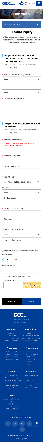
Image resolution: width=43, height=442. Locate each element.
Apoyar (12, 371)
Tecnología (32, 348)
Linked (29, 424)
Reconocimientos (12, 338)
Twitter (22, 429)
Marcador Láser (12, 359)
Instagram (15, 424)
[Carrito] (21, 3)
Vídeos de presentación (31, 338)
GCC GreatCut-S (12, 409)
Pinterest (22, 424)
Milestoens (12, 336)
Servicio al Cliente (31, 375)
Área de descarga (12, 378)
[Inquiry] (37, 423)
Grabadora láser (12, 354)
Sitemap (30, 417)
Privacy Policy (18, 417)
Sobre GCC (12, 333)
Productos (12, 348)
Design (18, 438)
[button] (28, 3)
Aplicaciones (31, 329)
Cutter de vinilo (12, 352)
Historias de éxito (31, 341)
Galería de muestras (31, 336)
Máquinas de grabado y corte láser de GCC (8, 3)
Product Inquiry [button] (12, 24)
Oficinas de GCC (31, 388)
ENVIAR (31, 301)
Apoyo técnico (11, 375)
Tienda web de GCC (11, 406)
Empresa (11, 329)
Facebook (8, 424)
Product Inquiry (31, 383)
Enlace (11, 395)
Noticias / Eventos (12, 341)
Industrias (31, 333)
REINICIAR (12, 301)
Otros (31, 385)
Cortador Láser (12, 357)
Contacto (31, 371)
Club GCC (11, 404)
